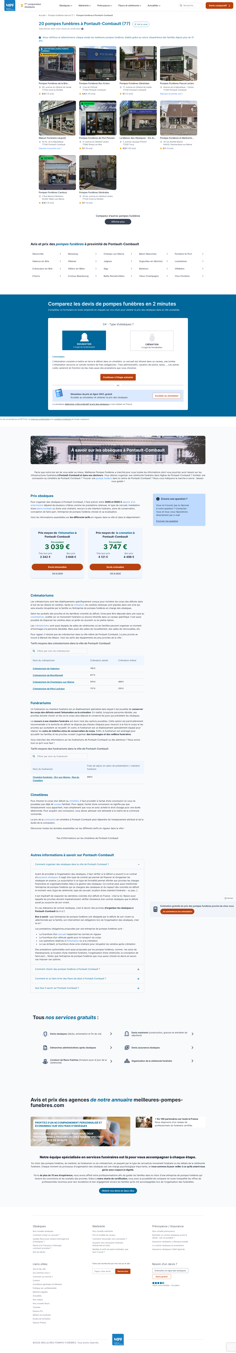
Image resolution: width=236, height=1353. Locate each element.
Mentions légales (40, 1292)
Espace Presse (39, 1322)
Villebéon (180, 268)
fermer (230, 898)
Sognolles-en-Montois (151, 261)
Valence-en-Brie (40, 261)
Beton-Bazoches (148, 253)
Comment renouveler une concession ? (109, 1239)
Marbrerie (84, 5)
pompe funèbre (104, 478)
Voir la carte (142, 24)
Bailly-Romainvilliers (114, 276)
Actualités (153, 5)
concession (50, 819)
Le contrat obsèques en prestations (168, 1245)
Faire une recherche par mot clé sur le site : (111, 1264)
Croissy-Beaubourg (78, 276)
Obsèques (64, 5)
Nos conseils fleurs (41, 1303)
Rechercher (123, 1271)
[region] (87, 673)
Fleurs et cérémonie (128, 5)
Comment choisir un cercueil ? (46, 1235)
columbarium (37, 616)
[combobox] (190, 5)
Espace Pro (38, 1311)
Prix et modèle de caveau (103, 1235)
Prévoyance (103, 5)
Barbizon (143, 268)
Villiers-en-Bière (76, 268)
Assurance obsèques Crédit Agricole (168, 1249)
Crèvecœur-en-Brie (42, 268)
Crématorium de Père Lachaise (49, 688)
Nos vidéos (38, 1299)
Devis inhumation (57, 567)
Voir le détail (67, 573)
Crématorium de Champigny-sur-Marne (53, 682)
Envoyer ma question (167, 521)
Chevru (36, 276)
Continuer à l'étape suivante (118, 377)
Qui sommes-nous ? (41, 1273)
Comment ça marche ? (43, 1276)
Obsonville (37, 253)
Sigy (106, 268)
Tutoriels (36, 1307)
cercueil (62, 934)
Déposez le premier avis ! (171, 93)
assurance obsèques (47, 877)
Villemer (72, 261)
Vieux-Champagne (149, 276)
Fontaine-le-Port (183, 253)
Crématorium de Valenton (46, 668)
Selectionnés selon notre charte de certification (61, 28)
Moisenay (73, 253)
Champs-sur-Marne (114, 253)
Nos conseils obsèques (43, 1231)
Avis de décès (39, 1252)
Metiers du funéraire (42, 1315)
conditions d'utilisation (63, 419)
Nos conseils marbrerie (102, 1231)
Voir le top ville (39, 1269)
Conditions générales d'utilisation (47, 1284)
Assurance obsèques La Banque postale (170, 1241)
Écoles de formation (41, 1319)
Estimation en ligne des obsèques (171, 1270)
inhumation (73, 940)
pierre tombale (44, 508)
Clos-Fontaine (182, 276)
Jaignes (108, 261)
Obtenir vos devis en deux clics (118, 1190)
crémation (79, 604)
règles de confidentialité (40, 419)
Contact (36, 1280)
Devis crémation (115, 567)
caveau (57, 804)
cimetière (74, 801)
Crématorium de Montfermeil (48, 675)
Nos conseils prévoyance (163, 1231)
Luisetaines (181, 261)
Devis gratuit (162, 1276)
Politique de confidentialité (44, 1288)
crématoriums (42, 625)
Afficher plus (118, 221)
